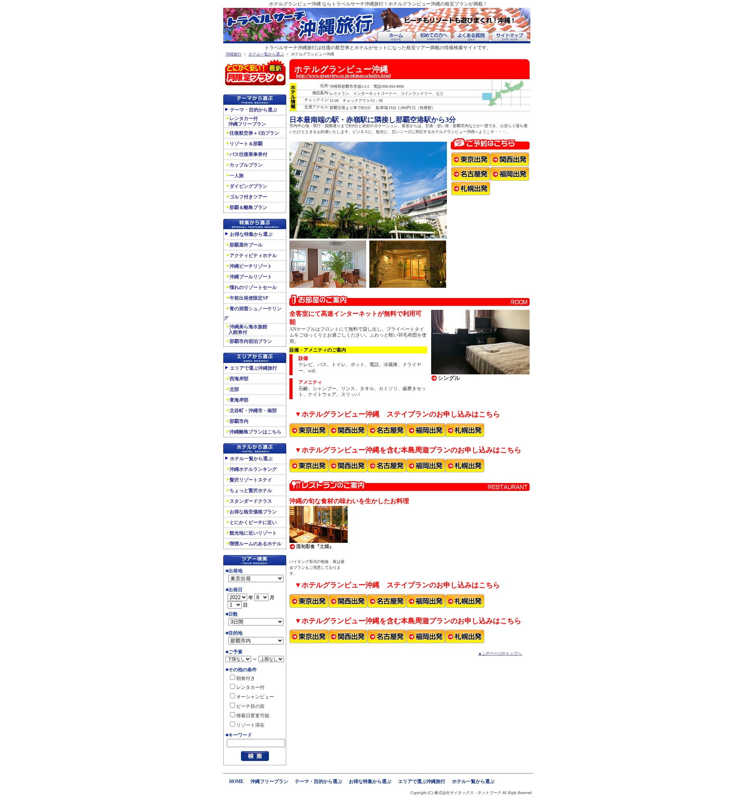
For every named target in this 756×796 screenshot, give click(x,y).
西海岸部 (239, 378)
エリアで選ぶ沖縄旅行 (253, 368)
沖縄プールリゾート (251, 277)
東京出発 (470, 159)
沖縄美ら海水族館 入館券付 (245, 329)
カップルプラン (246, 165)
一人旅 (237, 175)
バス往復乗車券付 (248, 154)
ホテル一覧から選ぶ (266, 54)
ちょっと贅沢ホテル (251, 490)
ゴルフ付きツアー (248, 197)
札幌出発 (470, 188)
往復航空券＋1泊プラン (254, 133)
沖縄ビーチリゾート (251, 266)
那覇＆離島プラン (248, 207)
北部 (234, 389)
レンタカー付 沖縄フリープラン (245, 121)
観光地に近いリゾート (253, 533)
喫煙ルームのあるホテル (256, 543)
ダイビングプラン (248, 186)
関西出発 (509, 159)
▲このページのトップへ (500, 653)
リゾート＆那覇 (246, 143)
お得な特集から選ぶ (251, 234)
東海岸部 (239, 400)
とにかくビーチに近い (253, 522)
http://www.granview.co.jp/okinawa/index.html (343, 75)
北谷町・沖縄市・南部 (253, 410)
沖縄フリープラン (269, 781)
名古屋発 (470, 174)
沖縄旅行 (233, 54)
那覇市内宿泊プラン (251, 341)
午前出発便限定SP (249, 298)
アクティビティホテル (253, 255)
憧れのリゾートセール (253, 287)
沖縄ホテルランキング (253, 469)
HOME (236, 781)
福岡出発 (509, 174)
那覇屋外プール (246, 245)
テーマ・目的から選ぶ (253, 110)
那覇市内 (239, 421)
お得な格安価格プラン (253, 512)
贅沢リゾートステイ (251, 480)
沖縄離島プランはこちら (256, 432)
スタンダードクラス (251, 501)
